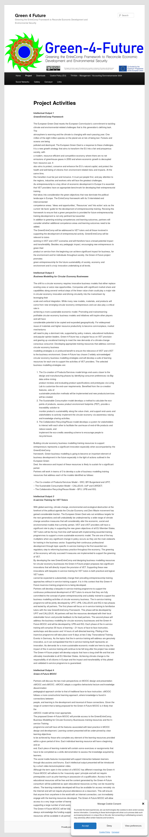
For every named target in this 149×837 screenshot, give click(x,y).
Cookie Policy (104, 832)
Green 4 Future (30, 15)
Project (28, 75)
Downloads (40, 75)
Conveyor (115, 832)
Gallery (37, 81)
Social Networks (22, 81)
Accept (85, 825)
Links (59, 81)
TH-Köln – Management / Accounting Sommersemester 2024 (96, 75)
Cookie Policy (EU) (58, 75)
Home (18, 75)
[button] (143, 803)
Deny (109, 825)
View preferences (133, 825)
